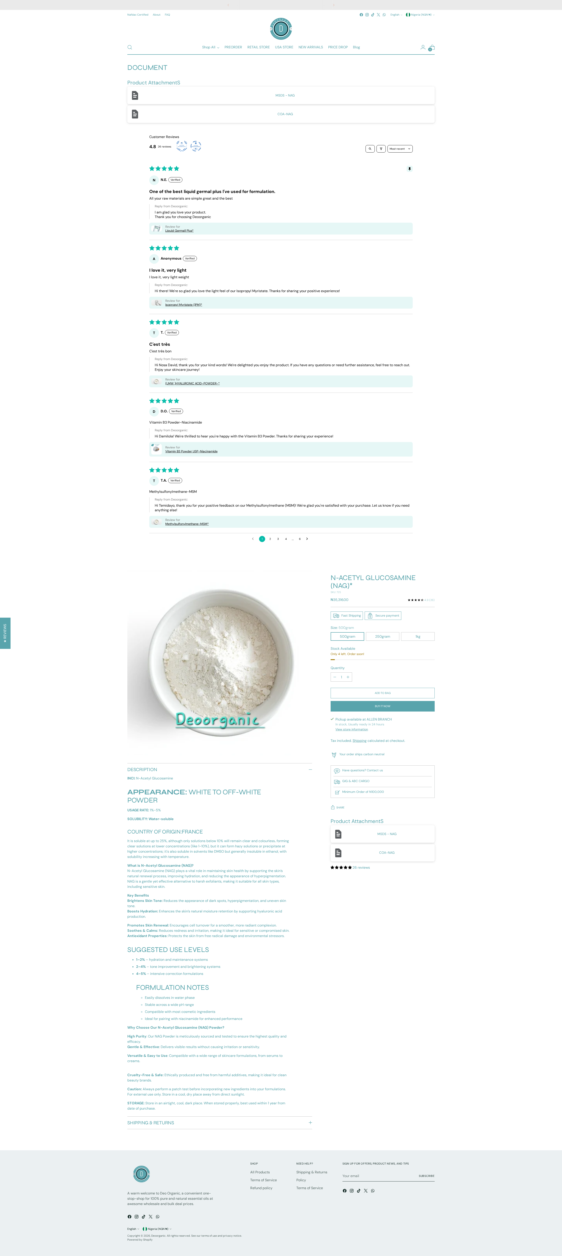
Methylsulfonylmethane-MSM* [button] (187, 524)
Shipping (360, 741)
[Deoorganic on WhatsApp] (384, 15)
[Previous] (228, 5)
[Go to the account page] (423, 47)
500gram (347, 636)
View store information (351, 730)
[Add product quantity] (348, 677)
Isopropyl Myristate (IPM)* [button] (183, 305)
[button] (156, 228)
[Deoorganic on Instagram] (367, 15)
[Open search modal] (129, 47)
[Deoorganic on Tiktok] (373, 15)
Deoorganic (158, 1236)
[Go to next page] (308, 539)
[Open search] (370, 149)
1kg (418, 636)
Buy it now (382, 706)
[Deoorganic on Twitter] (378, 15)
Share (340, 808)
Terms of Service (263, 1180)
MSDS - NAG (285, 95)
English (395, 14)
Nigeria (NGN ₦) (421, 14)
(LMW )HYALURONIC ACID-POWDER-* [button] (192, 383)
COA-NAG (285, 114)
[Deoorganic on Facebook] (361, 15)
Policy (301, 1180)
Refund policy (261, 1188)
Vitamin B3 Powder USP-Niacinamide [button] (191, 451)
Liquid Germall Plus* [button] (179, 231)
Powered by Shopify (140, 1239)
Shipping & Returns (311, 1172)
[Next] (334, 5)
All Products (260, 1172)
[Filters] (381, 149)
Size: (342, 627)
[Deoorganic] (281, 29)
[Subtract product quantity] (335, 677)
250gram (382, 636)
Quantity (338, 668)
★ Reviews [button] (5, 633)
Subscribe (427, 1176)
